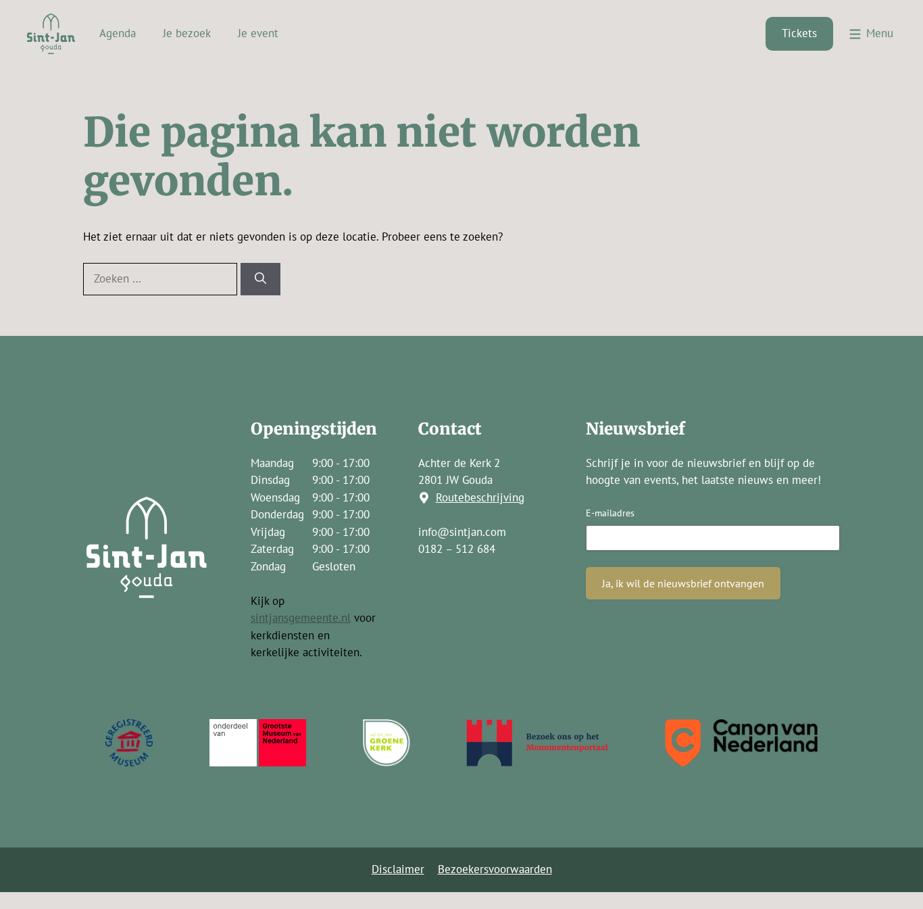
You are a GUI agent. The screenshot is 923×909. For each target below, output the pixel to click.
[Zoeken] (260, 279)
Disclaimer (398, 869)
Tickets (799, 33)
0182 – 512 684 (456, 548)
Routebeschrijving (480, 497)
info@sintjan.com (462, 531)
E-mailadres (610, 513)
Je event (258, 33)
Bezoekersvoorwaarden (495, 869)
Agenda (117, 33)
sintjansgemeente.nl (301, 617)
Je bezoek (187, 33)
